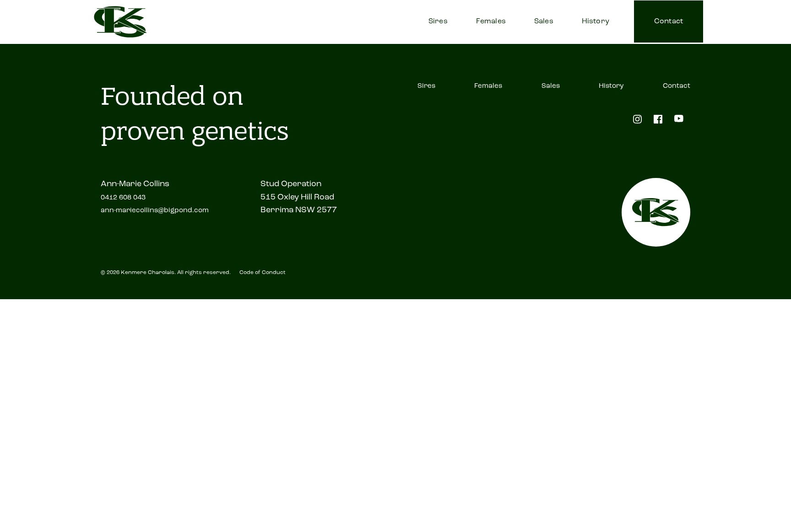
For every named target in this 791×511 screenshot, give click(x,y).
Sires (438, 21)
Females (491, 21)
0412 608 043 (123, 197)
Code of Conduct (262, 272)
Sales (543, 21)
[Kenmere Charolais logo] (120, 22)
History (595, 21)
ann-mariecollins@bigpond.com (155, 210)
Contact (668, 21)
